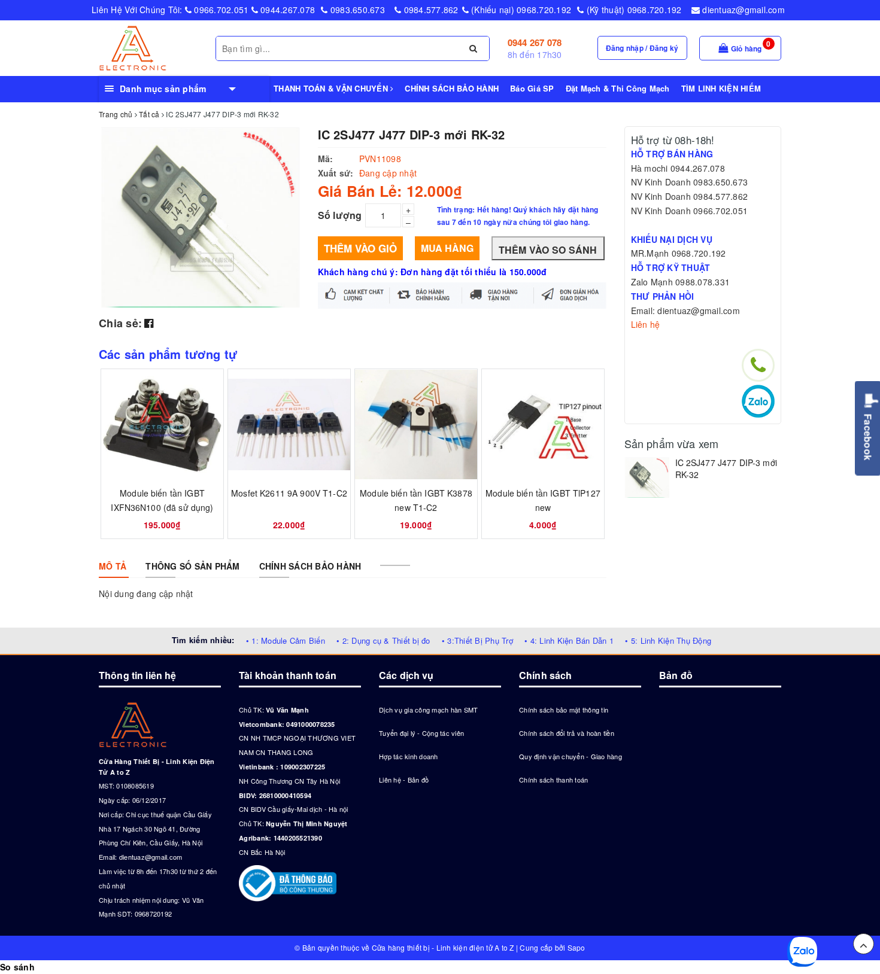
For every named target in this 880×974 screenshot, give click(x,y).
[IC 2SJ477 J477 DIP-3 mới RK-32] (646, 477)
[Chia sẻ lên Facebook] (148, 322)
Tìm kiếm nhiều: (203, 640)
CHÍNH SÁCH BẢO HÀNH (452, 88)
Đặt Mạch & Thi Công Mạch (618, 88)
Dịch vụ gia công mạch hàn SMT (428, 709)
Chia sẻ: (120, 323)
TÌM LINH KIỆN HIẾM (721, 88)
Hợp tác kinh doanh (408, 756)
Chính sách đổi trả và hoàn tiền (566, 733)
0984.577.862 (429, 10)
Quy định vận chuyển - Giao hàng (570, 756)
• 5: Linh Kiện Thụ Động (668, 640)
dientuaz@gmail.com (742, 10)
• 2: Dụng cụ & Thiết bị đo (383, 640)
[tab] (112, 566)
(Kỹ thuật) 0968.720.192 (632, 10)
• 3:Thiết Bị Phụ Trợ (477, 640)
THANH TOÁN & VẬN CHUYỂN (332, 88)
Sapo (576, 947)
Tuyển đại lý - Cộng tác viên (421, 733)
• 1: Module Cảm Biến (285, 640)
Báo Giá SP (532, 88)
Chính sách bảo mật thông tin (563, 709)
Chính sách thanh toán (553, 779)
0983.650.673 (356, 10)
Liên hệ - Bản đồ (404, 779)
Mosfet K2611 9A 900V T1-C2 (289, 493)
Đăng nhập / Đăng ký (642, 47)
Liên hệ (645, 324)
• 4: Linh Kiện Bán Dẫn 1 (569, 640)
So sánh (17, 967)
